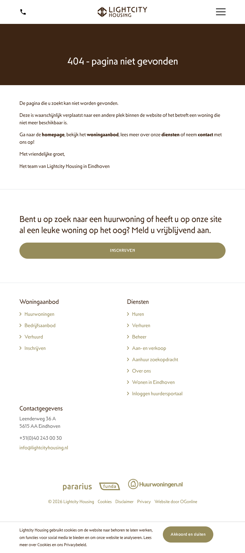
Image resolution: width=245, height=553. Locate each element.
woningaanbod (103, 134)
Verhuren (141, 325)
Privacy (144, 501)
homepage (53, 134)
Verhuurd (33, 337)
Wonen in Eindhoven (153, 382)
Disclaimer (124, 501)
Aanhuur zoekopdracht (155, 359)
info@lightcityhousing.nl (43, 448)
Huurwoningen (39, 314)
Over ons (141, 371)
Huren (138, 314)
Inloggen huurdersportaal (157, 393)
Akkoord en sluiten (188, 534)
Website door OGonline (175, 501)
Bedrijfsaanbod (40, 325)
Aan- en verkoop (149, 348)
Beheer (139, 337)
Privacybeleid (75, 544)
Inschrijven (122, 250)
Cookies (44, 544)
